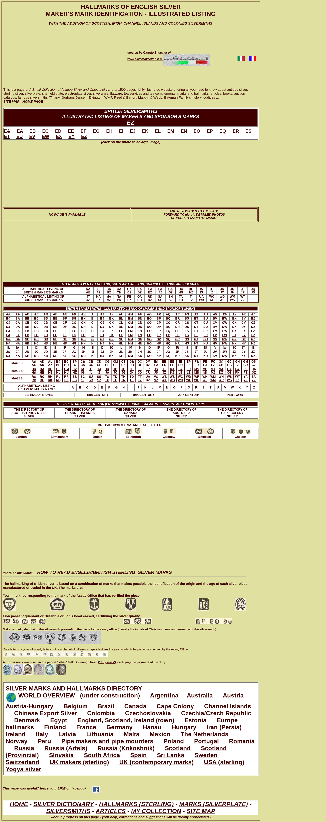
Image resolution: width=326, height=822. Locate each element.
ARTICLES (111, 811)
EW (45, 136)
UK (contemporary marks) (156, 762)
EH (109, 131)
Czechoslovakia (148, 713)
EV (32, 136)
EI (124, 131)
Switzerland (22, 762)
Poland (174, 741)
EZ (84, 136)
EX (59, 136)
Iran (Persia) (224, 727)
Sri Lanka (170, 755)
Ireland (16, 734)
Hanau (152, 727)
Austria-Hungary (29, 706)
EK (145, 131)
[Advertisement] (59, 60)
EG (96, 131)
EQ (222, 131)
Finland (55, 727)
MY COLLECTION (156, 811)
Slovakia (61, 755)
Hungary (184, 727)
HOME (19, 804)
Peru (44, 741)
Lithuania (100, 734)
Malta (131, 734)
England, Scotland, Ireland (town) (125, 720)
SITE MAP (201, 811)
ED (58, 131)
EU (19, 136)
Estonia (196, 720)
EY (71, 136)
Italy (42, 734)
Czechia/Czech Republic (216, 713)
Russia (24, 748)
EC (45, 131)
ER (236, 131)
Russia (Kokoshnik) (126, 748)
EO (197, 131)
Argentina (164, 695)
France (86, 727)
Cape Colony (175, 706)
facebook (79, 788)
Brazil (106, 706)
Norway (17, 741)
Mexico (160, 734)
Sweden (206, 755)
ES (248, 131)
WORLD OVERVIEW (47, 695)
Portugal (206, 741)
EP (210, 131)
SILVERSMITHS (68, 811)
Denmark (27, 720)
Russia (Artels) (65, 748)
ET (7, 136)
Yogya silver (23, 769)
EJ (132, 131)
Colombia (101, 713)
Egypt (58, 720)
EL (158, 131)
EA (20, 131)
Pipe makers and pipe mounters (107, 741)
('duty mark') (107, 662)
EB (32, 131)
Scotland (178, 748)
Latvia (67, 734)
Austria (233, 695)
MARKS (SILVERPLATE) (213, 804)
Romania (242, 741)
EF (83, 131)
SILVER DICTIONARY (63, 804)
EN (184, 131)
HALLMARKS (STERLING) (136, 804)
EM (170, 131)
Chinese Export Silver (45, 713)
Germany (119, 727)
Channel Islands (227, 706)
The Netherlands (204, 734)
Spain (138, 755)
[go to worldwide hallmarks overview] (11, 695)
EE (71, 131)
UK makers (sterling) (79, 762)
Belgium (76, 706)
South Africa (102, 755)
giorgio (190, 214)
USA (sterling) (224, 762)
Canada (135, 706)
